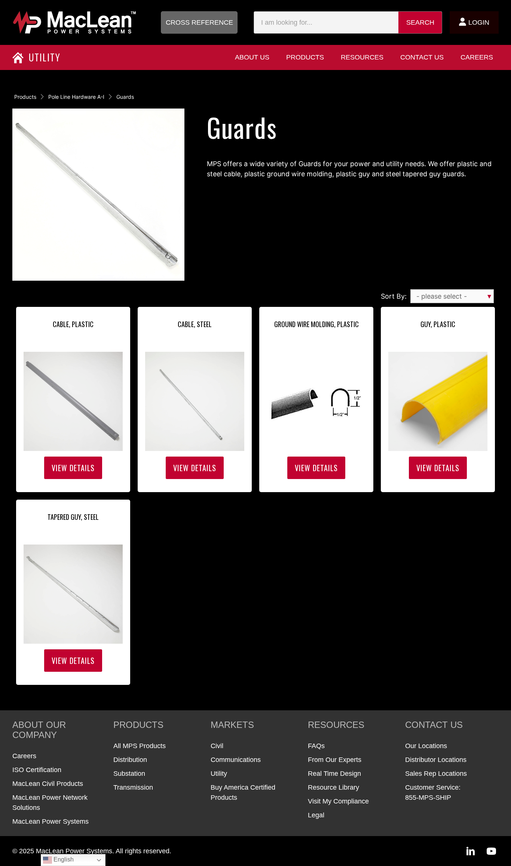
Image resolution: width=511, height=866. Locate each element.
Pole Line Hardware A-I (76, 97)
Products (25, 97)
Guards (125, 97)
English (63, 859)
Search (420, 22)
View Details (73, 467)
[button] (199, 22)
